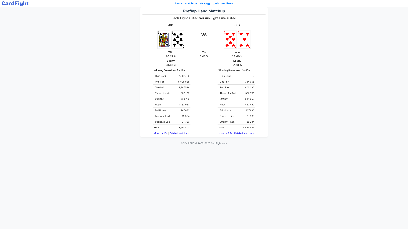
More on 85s (225, 133)
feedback (227, 3)
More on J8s (160, 133)
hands (179, 3)
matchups (191, 3)
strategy (205, 3)
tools (216, 3)
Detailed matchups (179, 133)
